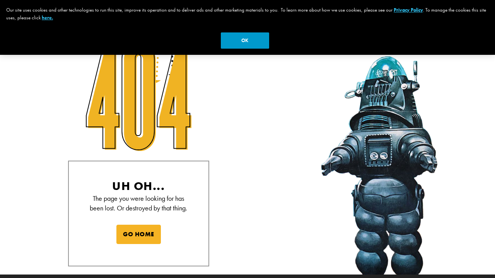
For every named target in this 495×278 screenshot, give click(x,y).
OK (244, 40)
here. (47, 17)
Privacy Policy (408, 10)
